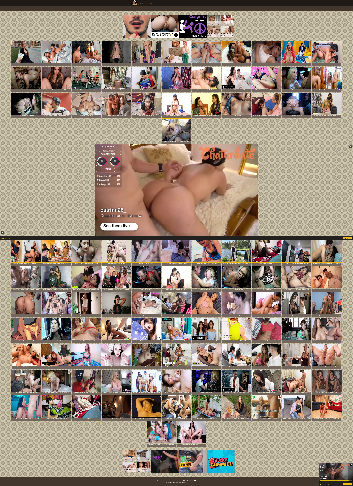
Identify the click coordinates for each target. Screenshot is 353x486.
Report (185, 482)
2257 (195, 480)
